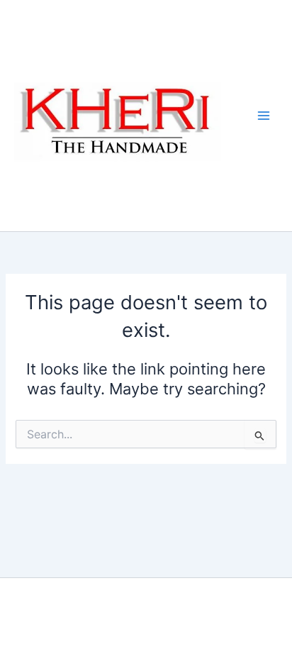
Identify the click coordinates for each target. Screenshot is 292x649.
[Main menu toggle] (263, 115)
